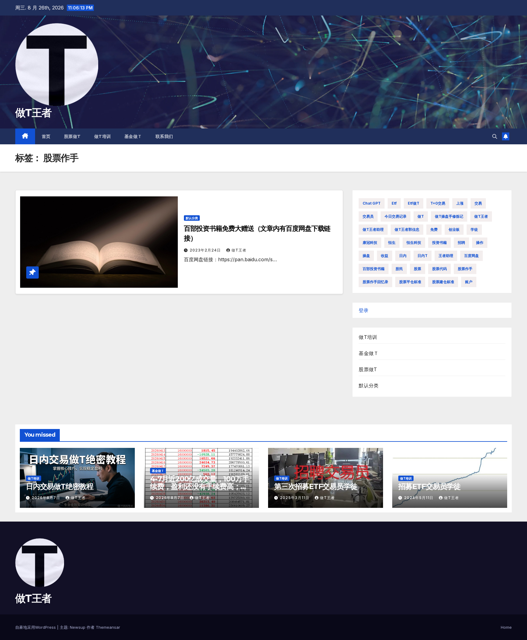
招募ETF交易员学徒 (429, 486)
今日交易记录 (396, 216)
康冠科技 (370, 242)
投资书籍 (439, 242)
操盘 (366, 255)
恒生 (392, 242)
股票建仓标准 (443, 282)
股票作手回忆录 (375, 282)
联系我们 (164, 136)
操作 (479, 242)
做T (421, 216)
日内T (423, 255)
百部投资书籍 (374, 268)
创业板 (454, 229)
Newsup (77, 627)
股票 (417, 268)
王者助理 (446, 255)
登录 (363, 310)
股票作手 (465, 268)
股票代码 (439, 268)
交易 (478, 203)
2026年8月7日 (46, 497)
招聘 (461, 242)
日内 (403, 255)
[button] (494, 136)
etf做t (413, 203)
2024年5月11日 (419, 497)
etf (394, 203)
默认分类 (192, 218)
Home (506, 627)
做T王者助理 (373, 229)
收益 (384, 255)
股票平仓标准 (410, 282)
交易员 (368, 216)
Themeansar (108, 627)
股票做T (72, 136)
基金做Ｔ (133, 136)
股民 (399, 268)
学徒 (474, 229)
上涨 (460, 203)
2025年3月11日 (295, 497)
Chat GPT (372, 203)
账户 (468, 282)
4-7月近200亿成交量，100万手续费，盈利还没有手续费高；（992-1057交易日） (199, 486)
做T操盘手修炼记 (449, 216)
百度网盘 (471, 255)
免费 (434, 229)
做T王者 (33, 112)
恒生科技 (414, 242)
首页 (46, 136)
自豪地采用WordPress (36, 627)
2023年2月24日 (206, 250)
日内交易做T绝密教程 (59, 486)
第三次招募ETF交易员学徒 (315, 486)
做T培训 (102, 136)
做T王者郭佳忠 (407, 229)
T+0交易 (437, 203)
